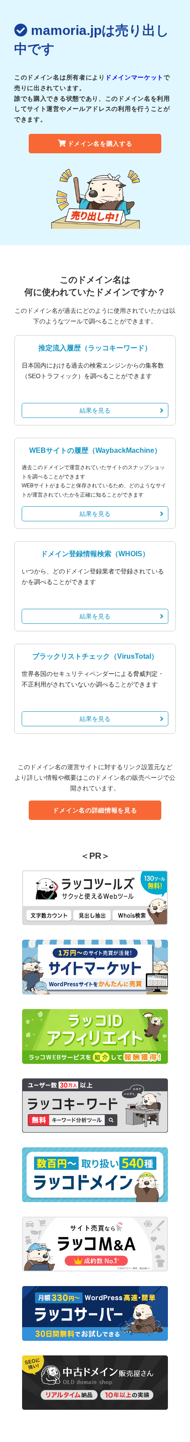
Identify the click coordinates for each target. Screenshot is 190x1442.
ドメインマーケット (134, 77)
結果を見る (95, 410)
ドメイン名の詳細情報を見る (95, 810)
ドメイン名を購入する (100, 143)
